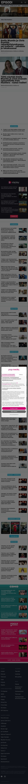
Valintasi (21, 374)
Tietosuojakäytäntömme (14, 414)
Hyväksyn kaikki (14, 408)
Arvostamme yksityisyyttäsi (8, 374)
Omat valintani (14, 411)
